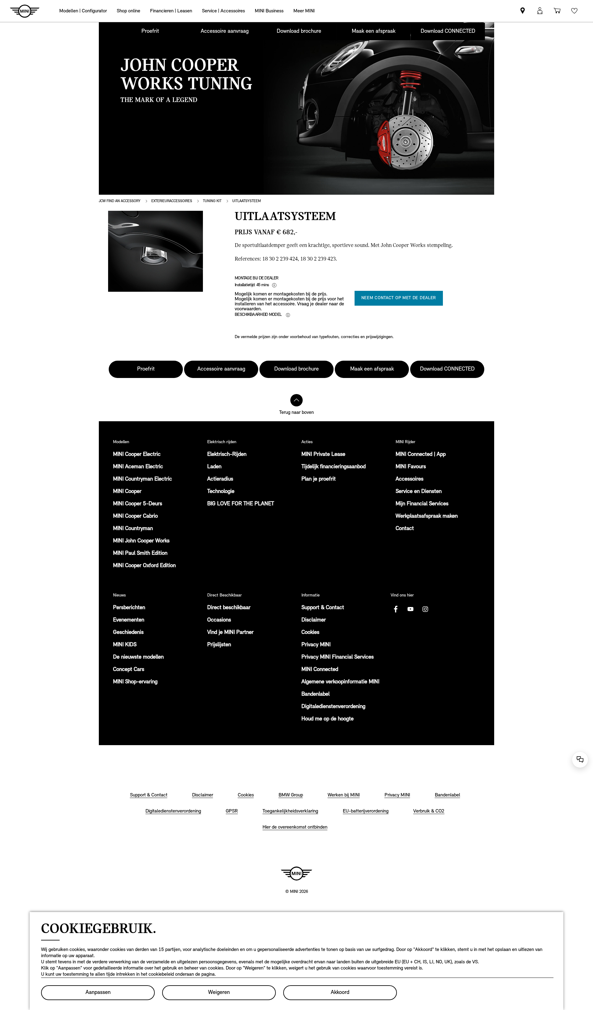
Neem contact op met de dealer (398, 298)
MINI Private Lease (323, 454)
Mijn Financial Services (422, 504)
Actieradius (220, 479)
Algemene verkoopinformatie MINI (340, 682)
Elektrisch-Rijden (226, 454)
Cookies (310, 632)
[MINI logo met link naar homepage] (296, 873)
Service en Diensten (419, 491)
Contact (405, 529)
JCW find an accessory (120, 201)
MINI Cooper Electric (137, 454)
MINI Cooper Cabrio (135, 516)
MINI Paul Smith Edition (140, 553)
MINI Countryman (133, 529)
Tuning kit (212, 201)
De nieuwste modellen (138, 657)
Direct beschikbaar (228, 608)
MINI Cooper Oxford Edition (144, 566)
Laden (214, 467)
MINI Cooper (127, 491)
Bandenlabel (315, 694)
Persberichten (129, 608)
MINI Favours (411, 467)
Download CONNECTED (448, 31)
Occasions (219, 620)
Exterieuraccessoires (171, 201)
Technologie (220, 491)
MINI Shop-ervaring (135, 682)
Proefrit (150, 31)
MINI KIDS (125, 645)
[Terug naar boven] (296, 400)
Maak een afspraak (373, 31)
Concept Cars (128, 670)
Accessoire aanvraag (225, 31)
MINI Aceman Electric (138, 467)
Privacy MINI (315, 645)
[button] (540, 11)
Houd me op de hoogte (327, 719)
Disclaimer (313, 620)
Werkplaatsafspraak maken (427, 516)
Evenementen (128, 620)
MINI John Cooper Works (141, 541)
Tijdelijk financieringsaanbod (333, 467)
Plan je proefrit (318, 479)
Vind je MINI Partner (230, 632)
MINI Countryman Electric (142, 479)
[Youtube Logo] (410, 609)
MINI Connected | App (421, 454)
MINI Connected (319, 670)
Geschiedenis (128, 632)
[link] (522, 11)
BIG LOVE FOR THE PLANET (240, 504)
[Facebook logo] (396, 609)
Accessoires (409, 479)
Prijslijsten (219, 645)
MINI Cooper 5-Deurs (137, 504)
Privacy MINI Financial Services (337, 657)
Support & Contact (322, 608)
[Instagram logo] (425, 609)
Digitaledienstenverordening (333, 707)
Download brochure (299, 31)
